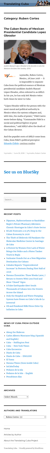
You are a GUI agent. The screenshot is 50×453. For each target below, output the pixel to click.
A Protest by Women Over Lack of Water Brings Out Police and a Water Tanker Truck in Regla (25, 251)
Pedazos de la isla (14, 370)
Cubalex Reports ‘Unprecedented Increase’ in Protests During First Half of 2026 (25, 268)
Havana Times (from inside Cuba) (22, 363)
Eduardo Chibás (11, 143)
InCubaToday (12, 366)
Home (7, 428)
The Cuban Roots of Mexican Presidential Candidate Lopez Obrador (25, 32)
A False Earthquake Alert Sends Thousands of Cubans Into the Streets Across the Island (24, 289)
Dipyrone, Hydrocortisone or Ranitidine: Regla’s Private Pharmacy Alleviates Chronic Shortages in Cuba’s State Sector (26, 224)
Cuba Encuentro (14, 349)
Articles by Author (12, 434)
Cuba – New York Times (17, 346)
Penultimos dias (14, 376)
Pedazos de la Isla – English (19, 373)
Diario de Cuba (13, 353)
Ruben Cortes (40, 153)
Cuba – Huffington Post (17, 342)
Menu (42, 4)
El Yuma (10, 359)
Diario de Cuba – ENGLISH (19, 356)
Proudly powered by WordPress (31, 448)
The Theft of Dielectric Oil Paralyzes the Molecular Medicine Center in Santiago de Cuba (25, 241)
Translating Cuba (16, 4)
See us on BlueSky (21, 172)
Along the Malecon (15, 332)
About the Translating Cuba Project (21, 440)
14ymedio (8, 153)
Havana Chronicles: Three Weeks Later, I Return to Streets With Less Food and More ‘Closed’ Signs (25, 278)
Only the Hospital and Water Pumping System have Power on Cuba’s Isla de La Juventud (25, 299)
